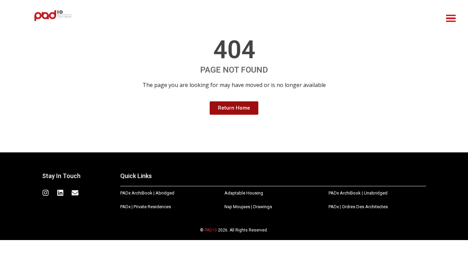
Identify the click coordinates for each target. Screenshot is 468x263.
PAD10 (211, 230)
